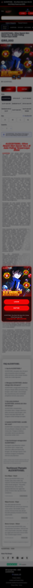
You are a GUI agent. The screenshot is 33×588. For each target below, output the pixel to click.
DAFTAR (17, 308)
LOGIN (16, 302)
